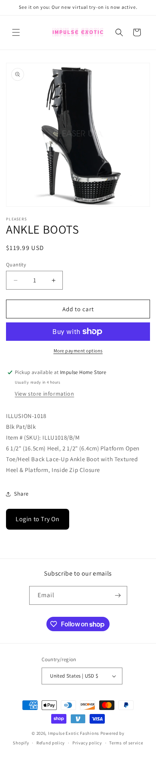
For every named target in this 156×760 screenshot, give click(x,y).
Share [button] (21, 493)
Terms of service (126, 743)
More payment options (78, 351)
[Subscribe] (118, 595)
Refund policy (50, 743)
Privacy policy (87, 743)
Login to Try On (38, 519)
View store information (44, 393)
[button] (16, 32)
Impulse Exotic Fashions (73, 733)
